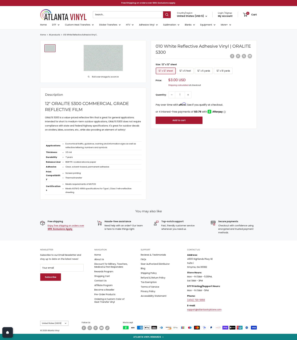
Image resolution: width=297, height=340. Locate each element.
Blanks (188, 24)
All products (54, 34)
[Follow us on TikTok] (107, 328)
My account (225, 16)
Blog (143, 268)
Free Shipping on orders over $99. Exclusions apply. (148, 2)
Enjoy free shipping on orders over (66, 227)
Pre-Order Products (104, 294)
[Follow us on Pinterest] (95, 328)
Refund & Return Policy (153, 277)
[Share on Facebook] (232, 56)
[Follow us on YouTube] (101, 328)
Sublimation (169, 24)
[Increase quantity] (188, 95)
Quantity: (161, 94)
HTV (128, 24)
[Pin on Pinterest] (238, 56)
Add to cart (179, 120)
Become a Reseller (104, 289)
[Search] (167, 14)
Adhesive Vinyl (146, 24)
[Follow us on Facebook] (84, 328)
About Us (99, 259)
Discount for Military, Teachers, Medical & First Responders (111, 265)
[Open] (7, 332)
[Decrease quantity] (171, 95)
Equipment (206, 24)
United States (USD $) (51, 323)
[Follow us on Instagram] (90, 328)
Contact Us (100, 280)
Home (43, 24)
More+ (224, 24)
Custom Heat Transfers (77, 24)
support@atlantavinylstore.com (204, 309)
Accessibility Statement (153, 295)
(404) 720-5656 (196, 300)
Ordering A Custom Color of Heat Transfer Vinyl (109, 300)
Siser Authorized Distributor (155, 263)
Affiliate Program (103, 285)
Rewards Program (103, 271)
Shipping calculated (178, 85)
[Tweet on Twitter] (244, 56)
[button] (148, 337)
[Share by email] (250, 56)
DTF (54, 24)
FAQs (143, 259)
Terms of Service (150, 286)
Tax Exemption (149, 282)
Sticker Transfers (108, 24)
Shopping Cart (102, 276)
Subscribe (50, 277)
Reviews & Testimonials (153, 254)
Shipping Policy (149, 273)
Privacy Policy (148, 291)
